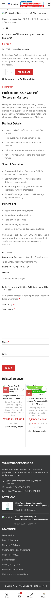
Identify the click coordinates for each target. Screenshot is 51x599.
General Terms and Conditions (16, 550)
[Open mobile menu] (3, 4)
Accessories (15, 19)
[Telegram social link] (28, 267)
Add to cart (24, 72)
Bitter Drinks (37, 415)
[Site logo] (32, 4)
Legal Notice (8, 535)
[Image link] (17, 463)
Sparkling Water (31, 262)
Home (5, 19)
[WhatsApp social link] (24, 267)
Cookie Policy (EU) (10, 555)
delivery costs (22, 49)
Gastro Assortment (13, 410)
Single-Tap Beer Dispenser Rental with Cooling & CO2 (14, 397)
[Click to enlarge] (7, 9)
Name (5, 342)
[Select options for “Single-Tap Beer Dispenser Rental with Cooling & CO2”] (6, 390)
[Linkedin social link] (21, 267)
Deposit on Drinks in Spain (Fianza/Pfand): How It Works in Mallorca (31, 518)
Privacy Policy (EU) (11, 564)
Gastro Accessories (13, 407)
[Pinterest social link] (17, 267)
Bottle (10, 262)
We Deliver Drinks (20, 586)
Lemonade (40, 413)
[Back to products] (7, 28)
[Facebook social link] (10, 267)
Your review (8, 309)
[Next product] (10, 28)
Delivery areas (8, 559)
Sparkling (18, 262)
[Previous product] (4, 28)
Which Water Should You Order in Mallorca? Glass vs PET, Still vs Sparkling (31, 504)
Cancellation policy (11, 540)
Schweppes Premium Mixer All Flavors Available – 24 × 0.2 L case (37, 401)
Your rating (8, 304)
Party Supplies (10, 412)
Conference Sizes (35, 410)
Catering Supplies (34, 257)
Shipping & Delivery (11, 545)
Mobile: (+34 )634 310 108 (18, 487)
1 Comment (31, 510)
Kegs (46, 257)
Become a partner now (12, 569)
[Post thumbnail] (7, 506)
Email (5, 353)
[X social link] (13, 267)
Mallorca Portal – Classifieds (15, 574)
